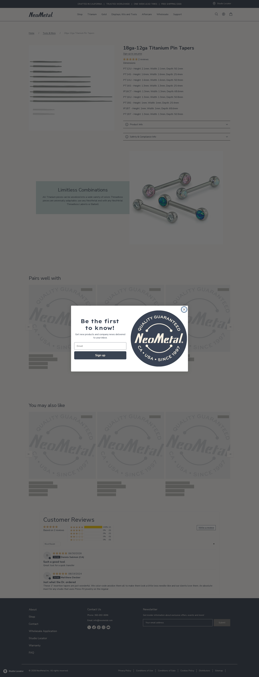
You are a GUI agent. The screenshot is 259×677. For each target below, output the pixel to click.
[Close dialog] (184, 309)
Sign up (100, 355)
